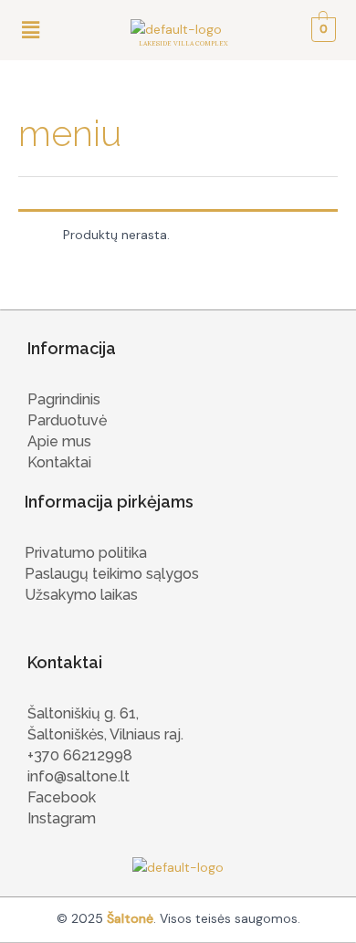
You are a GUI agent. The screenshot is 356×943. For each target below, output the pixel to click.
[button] (30, 30)
